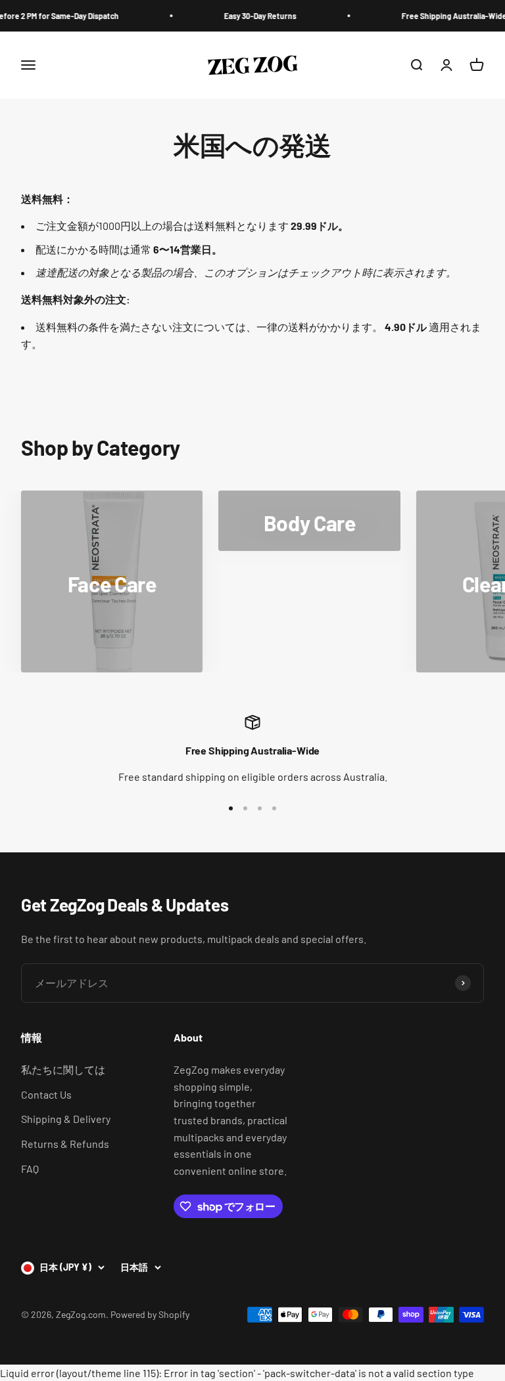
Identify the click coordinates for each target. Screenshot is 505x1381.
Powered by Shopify (149, 1314)
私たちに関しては (63, 1069)
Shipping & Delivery (65, 1118)
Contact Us (46, 1094)
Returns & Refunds (65, 1143)
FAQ (30, 1168)
